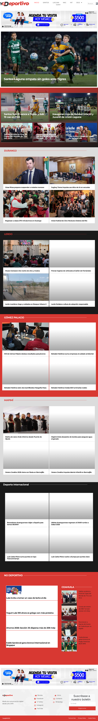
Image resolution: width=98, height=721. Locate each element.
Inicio (36, 2)
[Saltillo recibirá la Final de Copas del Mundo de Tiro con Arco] (16, 132)
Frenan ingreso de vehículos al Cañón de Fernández (71, 271)
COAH (58, 5)
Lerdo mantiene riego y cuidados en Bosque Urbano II (25, 304)
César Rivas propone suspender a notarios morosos (24, 187)
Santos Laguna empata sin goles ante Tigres (35, 79)
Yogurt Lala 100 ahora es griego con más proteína (29, 613)
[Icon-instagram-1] (9, 708)
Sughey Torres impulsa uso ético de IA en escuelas (70, 187)
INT (71, 2)
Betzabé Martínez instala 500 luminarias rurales (69, 388)
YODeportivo (7, 82)
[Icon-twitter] (6, 708)
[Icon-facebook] (3, 708)
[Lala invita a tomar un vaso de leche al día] (81, 132)
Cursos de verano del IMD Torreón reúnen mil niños (85, 609)
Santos (46, 2)
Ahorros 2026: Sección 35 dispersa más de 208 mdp (30, 628)
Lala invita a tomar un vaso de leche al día (81, 137)
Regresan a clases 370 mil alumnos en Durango (23, 221)
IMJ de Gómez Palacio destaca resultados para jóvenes (24, 354)
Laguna (56, 2)
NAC (64, 2)
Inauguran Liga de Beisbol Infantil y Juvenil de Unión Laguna (72, 115)
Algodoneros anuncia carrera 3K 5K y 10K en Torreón (46, 136)
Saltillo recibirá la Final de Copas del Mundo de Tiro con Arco (15, 136)
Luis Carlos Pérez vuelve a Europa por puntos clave (70, 557)
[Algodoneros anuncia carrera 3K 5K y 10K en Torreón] (49, 132)
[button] (3, 19)
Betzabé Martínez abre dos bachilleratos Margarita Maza (25, 388)
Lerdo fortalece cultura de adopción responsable (69, 304)
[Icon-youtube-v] (12, 708)
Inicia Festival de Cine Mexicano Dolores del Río (69, 221)
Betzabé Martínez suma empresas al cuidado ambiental (72, 354)
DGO (78, 2)
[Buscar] (97, 3)
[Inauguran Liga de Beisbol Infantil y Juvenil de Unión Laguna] (73, 107)
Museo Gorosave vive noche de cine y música (22, 271)
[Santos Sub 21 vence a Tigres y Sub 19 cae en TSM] (25, 107)
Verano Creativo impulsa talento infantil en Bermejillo (71, 472)
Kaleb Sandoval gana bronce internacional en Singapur (28, 644)
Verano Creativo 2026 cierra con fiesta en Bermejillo (24, 472)
